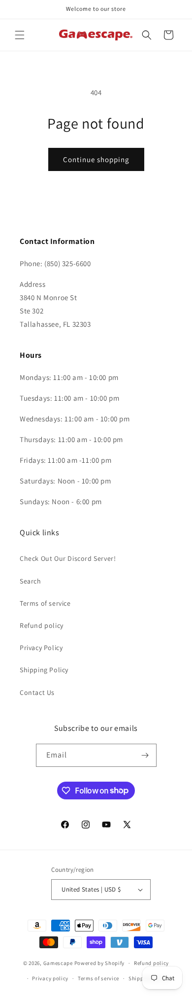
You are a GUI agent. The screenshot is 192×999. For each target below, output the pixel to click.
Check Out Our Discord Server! (68, 558)
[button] (20, 35)
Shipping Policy (44, 669)
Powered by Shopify (99, 963)
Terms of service (45, 603)
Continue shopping (96, 159)
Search (30, 581)
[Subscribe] (145, 755)
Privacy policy (50, 978)
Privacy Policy (41, 647)
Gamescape (58, 963)
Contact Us (37, 692)
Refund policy (42, 625)
